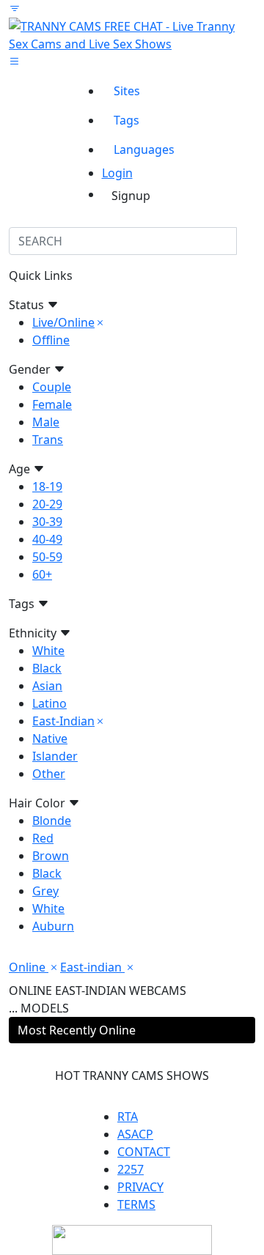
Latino (49, 703)
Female (52, 404)
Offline (51, 340)
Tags (126, 120)
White (48, 651)
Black (47, 668)
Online (28, 967)
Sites (127, 91)
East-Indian (63, 721)
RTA (127, 1116)
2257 (130, 1169)
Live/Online (63, 322)
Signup (130, 196)
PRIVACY (140, 1187)
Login (117, 173)
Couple (51, 387)
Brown (50, 856)
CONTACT (143, 1152)
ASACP (135, 1134)
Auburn (53, 926)
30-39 (47, 522)
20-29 (47, 504)
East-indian (92, 967)
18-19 (47, 486)
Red (43, 838)
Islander (55, 756)
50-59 (47, 557)
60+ (42, 574)
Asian (47, 686)
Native (49, 738)
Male (45, 422)
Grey (45, 891)
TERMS (136, 1204)
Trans (47, 440)
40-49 (47, 539)
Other (48, 774)
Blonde (51, 820)
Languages (144, 149)
